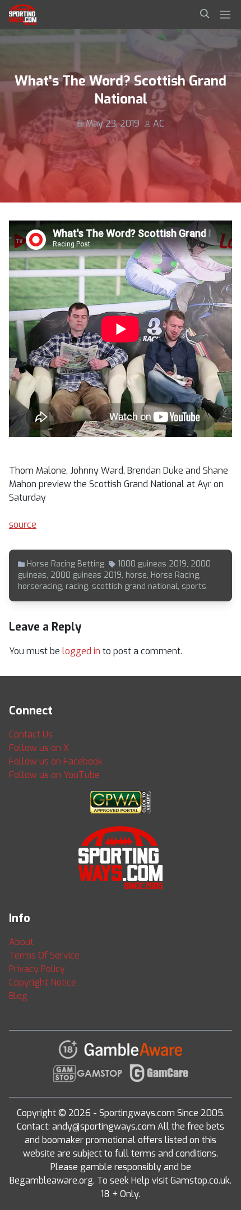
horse (136, 575)
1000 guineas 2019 (152, 564)
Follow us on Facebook (56, 761)
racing (77, 586)
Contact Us (31, 734)
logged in (81, 651)
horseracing (40, 586)
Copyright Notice (42, 982)
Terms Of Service (44, 955)
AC (158, 123)
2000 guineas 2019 (86, 575)
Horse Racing (175, 575)
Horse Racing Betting (65, 564)
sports (194, 586)
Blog (18, 996)
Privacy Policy (37, 969)
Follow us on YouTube (54, 775)
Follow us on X (39, 748)
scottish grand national (135, 586)
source (22, 524)
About (21, 942)
